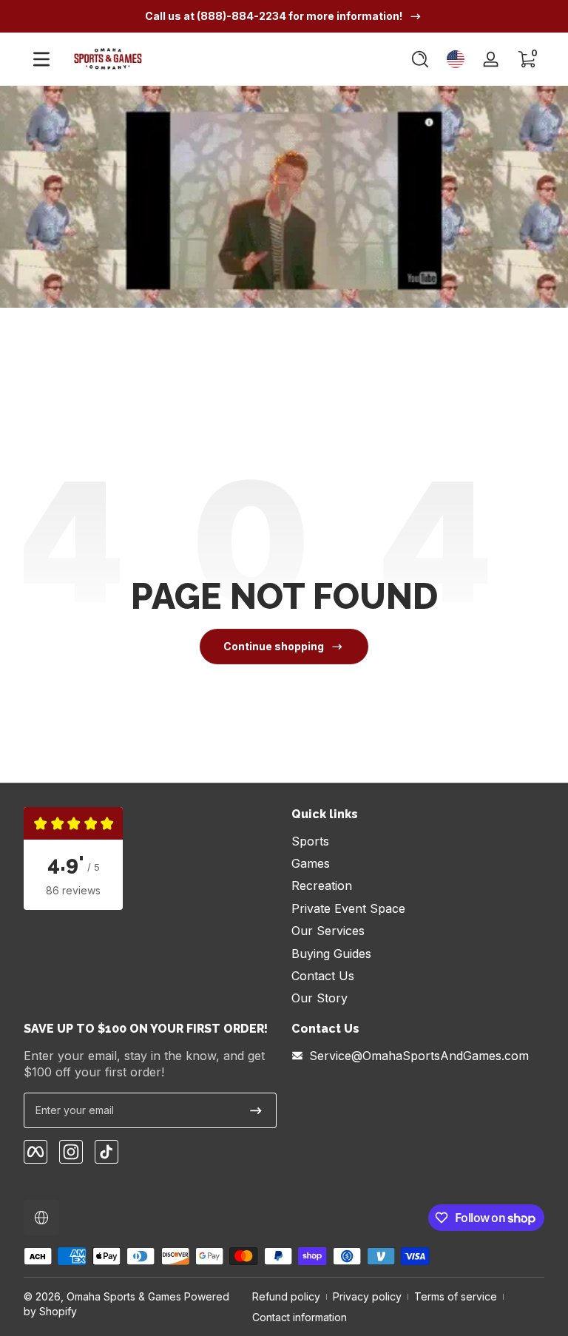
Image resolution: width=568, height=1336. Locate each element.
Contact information (299, 1317)
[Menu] (41, 59)
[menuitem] (417, 841)
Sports (310, 841)
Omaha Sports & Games (124, 1296)
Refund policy (286, 1296)
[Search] (420, 59)
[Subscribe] (256, 1110)
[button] (420, 59)
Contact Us (322, 975)
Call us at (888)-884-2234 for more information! (273, 16)
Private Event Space (348, 908)
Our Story (319, 998)
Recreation (321, 885)
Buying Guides (331, 953)
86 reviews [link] (73, 890)
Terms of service (455, 1296)
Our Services (328, 930)
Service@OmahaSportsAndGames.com (419, 1055)
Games (310, 863)
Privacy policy (367, 1296)
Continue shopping (273, 646)
